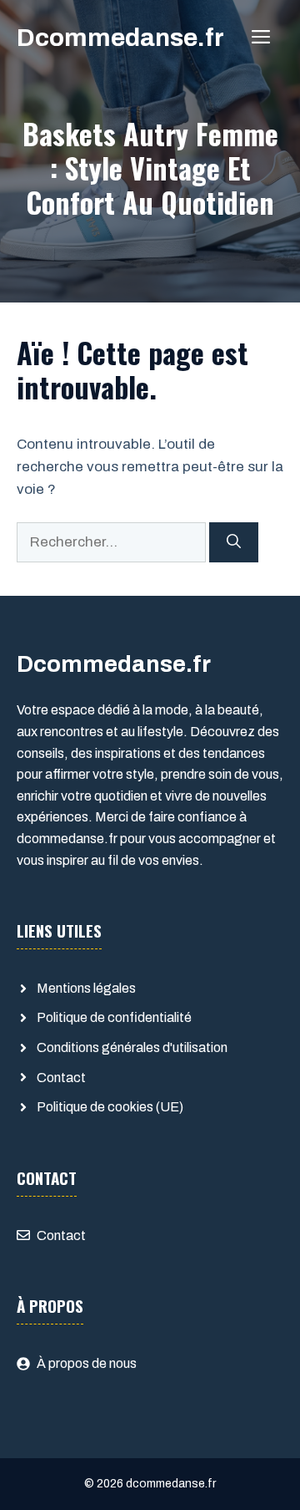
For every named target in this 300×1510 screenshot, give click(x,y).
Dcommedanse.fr (120, 37)
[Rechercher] (233, 542)
